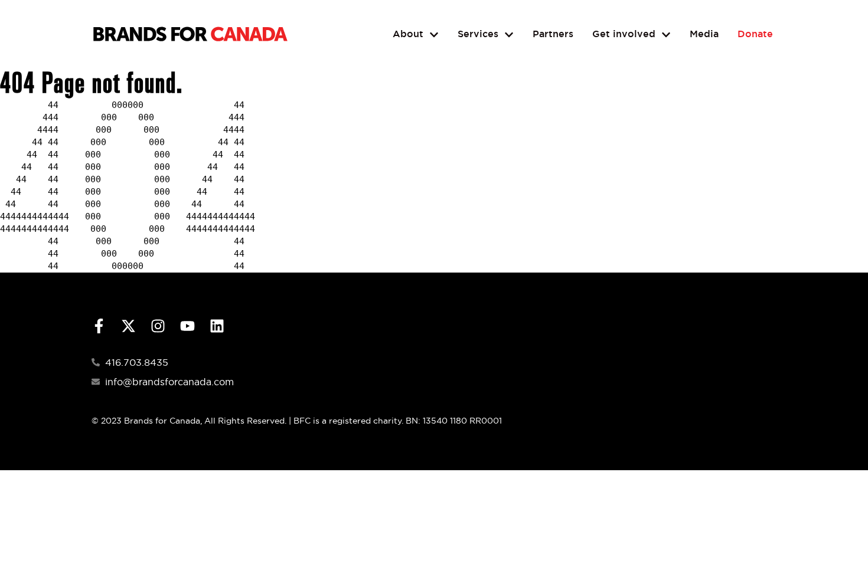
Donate (755, 34)
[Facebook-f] (99, 326)
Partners (553, 34)
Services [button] (478, 34)
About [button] (408, 34)
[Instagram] (158, 326)
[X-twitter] (128, 326)
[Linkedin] (217, 326)
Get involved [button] (623, 34)
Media (704, 34)
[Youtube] (187, 326)
